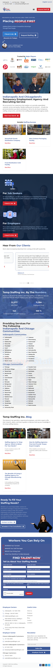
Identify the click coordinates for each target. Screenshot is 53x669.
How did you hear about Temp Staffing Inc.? (38, 584)
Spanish (49, 2)
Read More (8, 143)
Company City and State (34, 569)
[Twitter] (49, 665)
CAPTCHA (5, 589)
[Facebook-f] (40, 665)
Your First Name (8, 564)
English (45, 2)
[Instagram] (43, 665)
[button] (33, 9)
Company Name (7, 569)
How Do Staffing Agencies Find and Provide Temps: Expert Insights (38, 444)
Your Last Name (31, 564)
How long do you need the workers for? (13, 584)
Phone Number (7, 574)
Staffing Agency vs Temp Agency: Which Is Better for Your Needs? (13, 444)
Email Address (31, 574)
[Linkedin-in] (46, 665)
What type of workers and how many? (14, 578)
